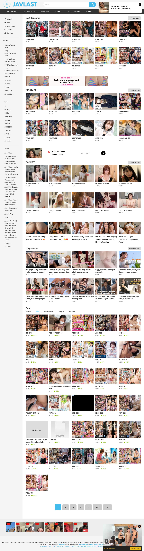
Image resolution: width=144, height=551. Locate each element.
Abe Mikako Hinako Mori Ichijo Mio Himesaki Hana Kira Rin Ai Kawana (11, 170)
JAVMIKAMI (43, 546)
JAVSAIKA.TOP (91, 546)
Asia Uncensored (73, 11)
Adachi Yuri (8, 217)
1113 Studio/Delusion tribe (10, 53)
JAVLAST (61, 544)
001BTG (7, 109)
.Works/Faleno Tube (9, 46)
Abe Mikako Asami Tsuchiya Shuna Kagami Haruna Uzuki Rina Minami (10, 160)
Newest (9, 19)
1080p (6, 113)
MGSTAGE (45, 11)
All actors (8, 247)
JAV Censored (11, 11)
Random (9, 33)
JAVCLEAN (51, 546)
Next (97, 507)
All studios (8, 94)
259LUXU (7, 80)
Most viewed (11, 26)
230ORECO (8, 127)
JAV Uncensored (28, 11)
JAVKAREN (59, 546)
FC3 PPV (89, 11)
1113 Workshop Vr (10, 65)
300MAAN (8, 91)
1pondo (7, 120)
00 (5, 106)
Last (107, 507)
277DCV (7, 87)
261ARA (7, 84)
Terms (91, 544)
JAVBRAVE (100, 546)
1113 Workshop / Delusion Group (10, 60)
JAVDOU (74, 546)
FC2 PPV (58, 11)
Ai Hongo (7, 243)
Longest (9, 29)
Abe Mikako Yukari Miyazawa (10, 209)
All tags (7, 141)
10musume (8, 116)
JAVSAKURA (82, 546)
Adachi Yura (8, 214)
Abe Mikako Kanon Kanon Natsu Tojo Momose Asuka (11, 202)
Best (8, 23)
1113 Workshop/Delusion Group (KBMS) (11, 71)
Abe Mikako (8, 153)
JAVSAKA (67, 546)
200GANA (7, 77)
